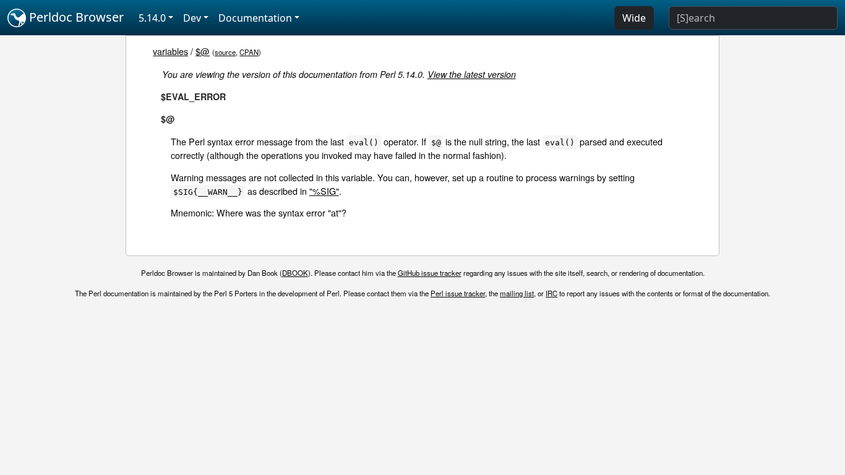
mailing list (517, 293)
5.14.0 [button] (152, 18)
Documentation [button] (255, 18)
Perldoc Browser (75, 17)
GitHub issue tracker (429, 273)
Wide (634, 18)
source (225, 52)
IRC (551, 293)
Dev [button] (192, 18)
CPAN (249, 52)
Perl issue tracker (458, 293)
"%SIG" (324, 190)
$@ (202, 51)
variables (170, 51)
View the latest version (471, 74)
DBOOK (295, 273)
